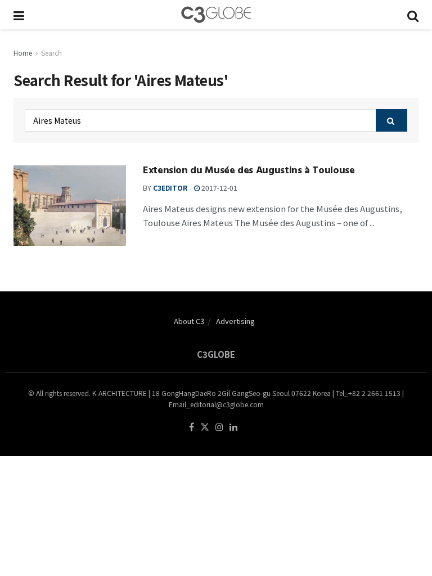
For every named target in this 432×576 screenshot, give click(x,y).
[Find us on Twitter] (204, 427)
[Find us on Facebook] (191, 427)
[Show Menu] (19, 14)
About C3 (189, 321)
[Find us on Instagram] (219, 427)
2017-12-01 (218, 187)
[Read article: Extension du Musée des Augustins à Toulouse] (70, 205)
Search (51, 52)
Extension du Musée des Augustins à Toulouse (249, 171)
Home (23, 52)
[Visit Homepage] (216, 14)
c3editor (170, 187)
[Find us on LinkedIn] (233, 427)
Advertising (235, 321)
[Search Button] (412, 14)
